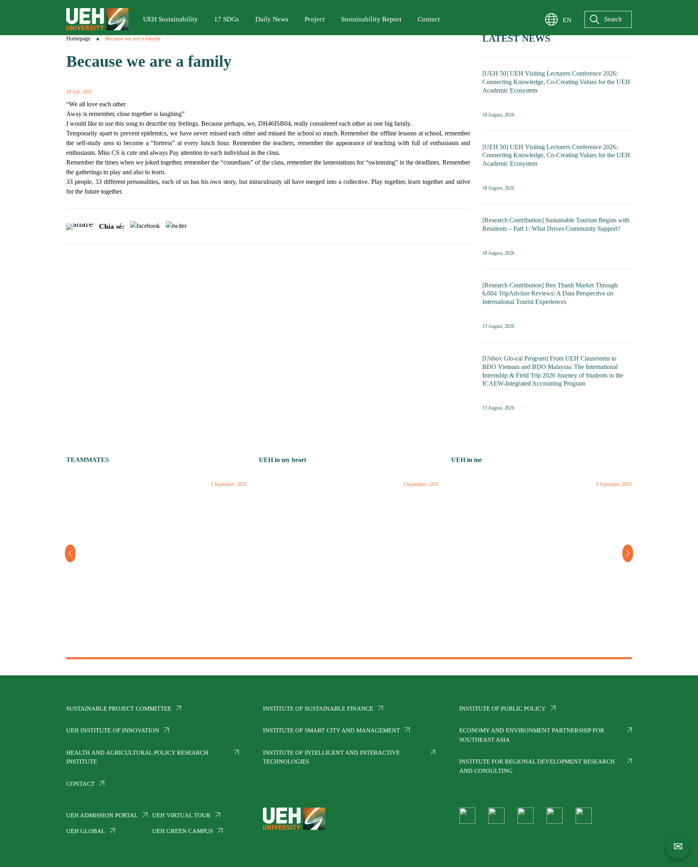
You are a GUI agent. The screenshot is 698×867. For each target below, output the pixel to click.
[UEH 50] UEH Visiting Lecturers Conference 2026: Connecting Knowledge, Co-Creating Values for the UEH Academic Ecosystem (556, 82)
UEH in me (466, 459)
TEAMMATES (87, 459)
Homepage (78, 39)
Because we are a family (132, 39)
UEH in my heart (282, 459)
